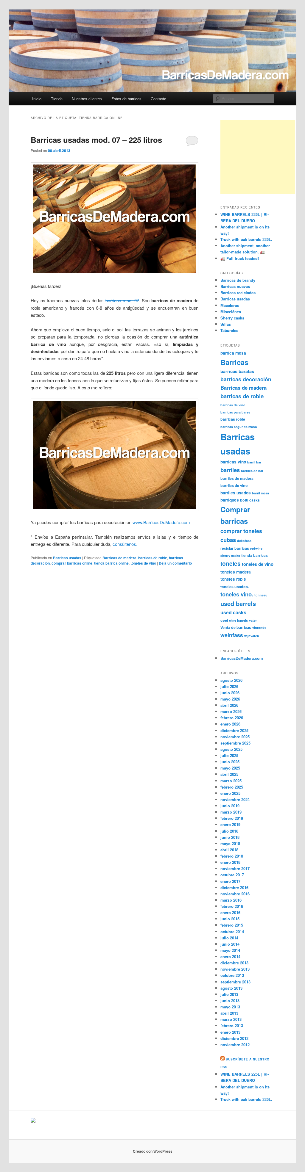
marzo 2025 (231, 781)
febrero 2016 (231, 906)
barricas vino (233, 462)
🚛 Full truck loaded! (239, 258)
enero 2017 (230, 881)
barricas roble (232, 419)
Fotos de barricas (126, 98)
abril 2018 (229, 850)
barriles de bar (252, 471)
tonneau (260, 595)
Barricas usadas (67, 557)
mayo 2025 (230, 768)
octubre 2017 (232, 875)
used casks (233, 612)
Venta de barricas (235, 627)
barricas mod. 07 (122, 300)
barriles (230, 470)
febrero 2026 (231, 717)
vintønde (259, 627)
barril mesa (260, 493)
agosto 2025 (231, 749)
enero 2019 (230, 824)
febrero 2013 (231, 1025)
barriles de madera (236, 478)
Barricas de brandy (237, 280)
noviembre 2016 (235, 894)
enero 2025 (230, 793)
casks (254, 500)
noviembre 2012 (235, 1044)
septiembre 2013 (235, 982)
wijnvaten (251, 636)
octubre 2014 (232, 931)
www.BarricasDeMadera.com (161, 522)
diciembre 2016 (234, 887)
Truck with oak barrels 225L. (246, 239)
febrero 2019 (231, 818)
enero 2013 (230, 1032)
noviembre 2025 (235, 736)
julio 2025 (229, 755)
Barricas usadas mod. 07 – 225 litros (96, 139)
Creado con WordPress (152, 1151)
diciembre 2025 (234, 730)
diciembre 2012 (234, 1038)
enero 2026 (230, 724)
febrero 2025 (231, 787)
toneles (230, 563)
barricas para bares (235, 412)
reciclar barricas (234, 548)
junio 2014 (229, 944)
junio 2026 (229, 692)
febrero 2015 (231, 925)
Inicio (36, 98)
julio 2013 (229, 994)
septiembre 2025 (235, 743)
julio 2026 (229, 686)
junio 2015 (229, 919)
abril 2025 (229, 774)
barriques (229, 500)
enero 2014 (230, 956)
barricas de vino (232, 405)
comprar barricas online (72, 563)
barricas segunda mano (238, 426)
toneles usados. (234, 586)
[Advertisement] (257, 157)
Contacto (158, 98)
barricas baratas (237, 371)
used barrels (238, 603)
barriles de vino (234, 485)
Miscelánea (230, 311)
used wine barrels (234, 620)
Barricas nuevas (235, 286)
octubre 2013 (232, 975)
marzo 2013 (231, 1019)
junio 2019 (229, 806)
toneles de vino (143, 563)
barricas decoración (245, 379)
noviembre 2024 (235, 799)
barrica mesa (233, 353)
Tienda (57, 98)
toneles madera (235, 572)
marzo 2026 (231, 711)
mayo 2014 (230, 950)
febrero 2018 (231, 856)
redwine (256, 548)
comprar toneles (241, 531)
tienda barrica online (111, 563)
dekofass (244, 540)
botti (244, 500)
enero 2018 (230, 862)
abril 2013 (229, 1013)
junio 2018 (229, 837)
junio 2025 (229, 761)
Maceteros (229, 305)
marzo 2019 (231, 812)
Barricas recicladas (238, 292)
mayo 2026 (230, 699)
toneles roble (233, 579)
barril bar (254, 462)
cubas (228, 540)
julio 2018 (229, 831)
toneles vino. (236, 594)
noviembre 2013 (235, 969)
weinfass (231, 635)
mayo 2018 (230, 843)
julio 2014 (229, 938)
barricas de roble (152, 557)
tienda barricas (254, 555)
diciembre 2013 (234, 963)
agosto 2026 (231, 680)
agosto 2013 (231, 988)
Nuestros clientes (87, 98)
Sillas (225, 324)
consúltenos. (125, 544)
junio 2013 (229, 1000)
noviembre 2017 (235, 868)
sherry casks (230, 555)
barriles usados (235, 493)
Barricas (234, 362)
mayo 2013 (230, 1007)
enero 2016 (230, 912)
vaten (253, 620)
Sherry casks (232, 318)
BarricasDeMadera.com (241, 658)
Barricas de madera (119, 557)
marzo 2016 (231, 900)
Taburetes (229, 330)
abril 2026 (229, 705)
